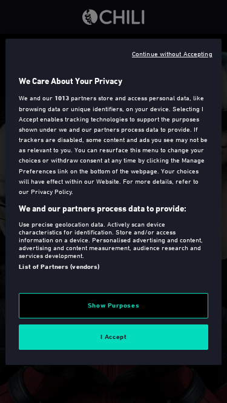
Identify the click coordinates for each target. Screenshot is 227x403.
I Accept (113, 336)
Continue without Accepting (172, 53)
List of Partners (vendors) (59, 266)
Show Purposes (113, 305)
